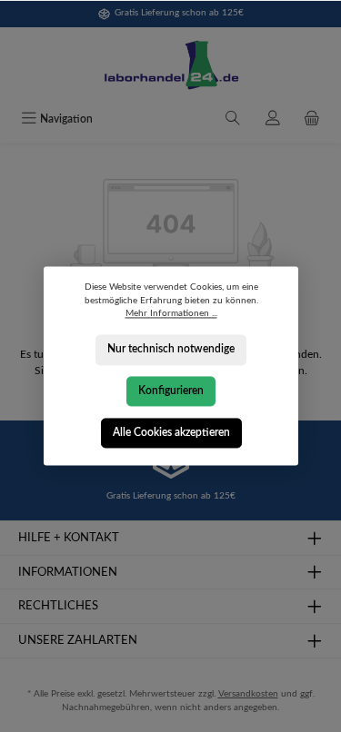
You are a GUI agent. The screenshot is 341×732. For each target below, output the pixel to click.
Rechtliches (58, 605)
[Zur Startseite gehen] (170, 65)
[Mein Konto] (273, 119)
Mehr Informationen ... (170, 314)
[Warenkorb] (312, 119)
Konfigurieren (171, 390)
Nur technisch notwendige (171, 349)
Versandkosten (248, 693)
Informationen (67, 572)
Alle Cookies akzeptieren (170, 432)
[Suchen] (233, 119)
